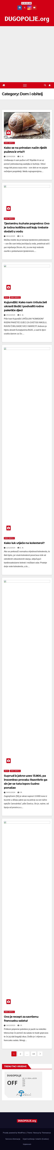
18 (33, 1054)
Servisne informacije (12, 1139)
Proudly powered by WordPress (14, 1133)
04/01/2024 (11, 792)
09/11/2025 (11, 236)
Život (6, 297)
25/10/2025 (11, 315)
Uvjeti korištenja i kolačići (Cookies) (36, 1139)
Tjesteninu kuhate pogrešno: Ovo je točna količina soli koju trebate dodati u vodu (26, 227)
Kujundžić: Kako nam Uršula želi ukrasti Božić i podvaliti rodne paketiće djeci (25, 306)
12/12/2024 (11, 548)
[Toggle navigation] (24, 85)
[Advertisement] (27, 54)
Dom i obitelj (9, 143)
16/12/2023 (11, 1025)
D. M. (22, 156)
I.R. (21, 792)
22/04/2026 (11, 156)
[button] (45, 85)
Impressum (27, 1144)
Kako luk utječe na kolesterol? (24, 543)
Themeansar (46, 1133)
